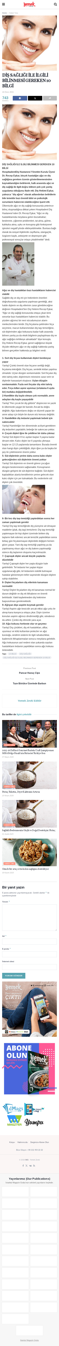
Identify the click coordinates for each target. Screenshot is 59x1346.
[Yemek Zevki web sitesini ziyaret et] (15, 1215)
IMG (26, 1160)
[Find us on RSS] (34, 1165)
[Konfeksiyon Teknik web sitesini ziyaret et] (15, 1249)
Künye (12, 1142)
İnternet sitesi (8, 961)
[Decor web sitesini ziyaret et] (43, 1261)
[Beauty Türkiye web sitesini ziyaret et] (15, 1191)
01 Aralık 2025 (7, 834)
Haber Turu (13, 13)
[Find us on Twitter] (26, 1165)
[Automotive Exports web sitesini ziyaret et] (43, 1307)
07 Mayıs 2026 (8, 757)
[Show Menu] (3, 4)
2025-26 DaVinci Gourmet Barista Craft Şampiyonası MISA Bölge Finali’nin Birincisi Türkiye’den (28, 752)
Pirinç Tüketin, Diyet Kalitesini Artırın (21, 792)
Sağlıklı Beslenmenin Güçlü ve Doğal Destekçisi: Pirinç (28, 830)
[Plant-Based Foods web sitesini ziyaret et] (43, 1226)
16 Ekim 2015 (8, 92)
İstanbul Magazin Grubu (29, 1340)
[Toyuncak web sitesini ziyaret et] (15, 1284)
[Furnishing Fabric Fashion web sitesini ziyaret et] (43, 1272)
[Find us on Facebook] (23, 1165)
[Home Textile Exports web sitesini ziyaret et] (15, 1272)
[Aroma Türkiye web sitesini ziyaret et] (15, 1238)
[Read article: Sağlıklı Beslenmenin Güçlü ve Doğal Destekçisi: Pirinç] (29, 814)
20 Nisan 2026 (8, 796)
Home (4, 13)
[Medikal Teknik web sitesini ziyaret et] (43, 1203)
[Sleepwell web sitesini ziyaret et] (43, 1249)
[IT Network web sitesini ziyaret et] (15, 1296)
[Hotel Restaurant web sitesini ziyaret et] (43, 1215)
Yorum (6, 901)
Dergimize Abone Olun (39, 1142)
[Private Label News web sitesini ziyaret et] (43, 1191)
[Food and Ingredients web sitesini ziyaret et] (15, 1226)
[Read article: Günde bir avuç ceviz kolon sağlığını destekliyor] (29, 852)
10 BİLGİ (12, 654)
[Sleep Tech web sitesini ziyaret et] (15, 1261)
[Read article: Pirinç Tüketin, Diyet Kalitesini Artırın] (29, 775)
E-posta (6, 948)
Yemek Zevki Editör (29, 700)
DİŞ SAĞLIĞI (25, 654)
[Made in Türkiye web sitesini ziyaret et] (15, 1319)
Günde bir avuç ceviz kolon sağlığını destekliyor (25, 869)
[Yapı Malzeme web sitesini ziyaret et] (15, 1307)
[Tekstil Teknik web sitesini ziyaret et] (43, 1238)
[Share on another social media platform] (50, 98)
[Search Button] (55, 4)
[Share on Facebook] (20, 98)
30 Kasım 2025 (8, 873)
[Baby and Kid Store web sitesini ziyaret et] (43, 1284)
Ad (4, 936)
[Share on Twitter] (35, 98)
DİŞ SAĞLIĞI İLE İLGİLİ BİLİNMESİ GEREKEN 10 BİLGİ (27, 658)
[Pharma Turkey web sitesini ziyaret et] (15, 1203)
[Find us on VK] (30, 1165)
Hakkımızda (22, 1142)
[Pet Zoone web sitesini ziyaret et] (29, 1330)
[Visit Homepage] (29, 4)
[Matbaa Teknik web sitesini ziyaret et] (43, 1296)
